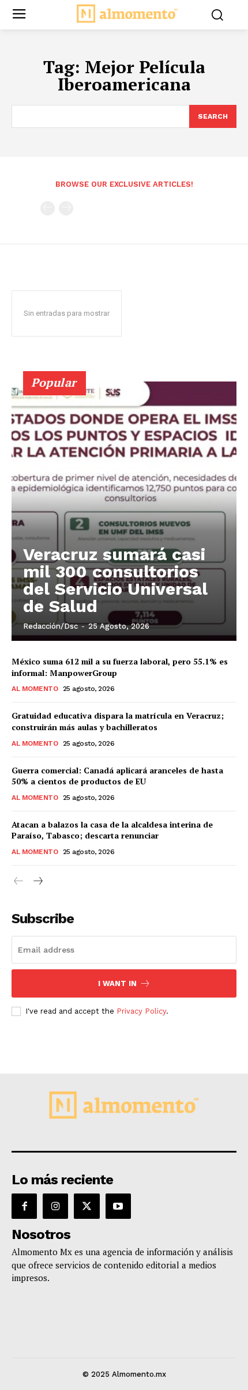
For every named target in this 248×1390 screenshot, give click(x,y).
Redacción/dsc (50, 626)
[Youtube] (118, 1206)
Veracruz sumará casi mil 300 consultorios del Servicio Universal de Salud (115, 580)
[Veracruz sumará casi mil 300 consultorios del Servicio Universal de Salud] (124, 511)
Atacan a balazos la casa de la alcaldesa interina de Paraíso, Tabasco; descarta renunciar (112, 830)
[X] (86, 1206)
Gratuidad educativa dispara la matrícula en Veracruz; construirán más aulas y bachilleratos (118, 721)
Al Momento (35, 689)
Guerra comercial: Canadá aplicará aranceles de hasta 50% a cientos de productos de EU (117, 776)
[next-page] (37, 881)
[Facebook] (24, 1206)
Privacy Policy (141, 1011)
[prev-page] (47, 208)
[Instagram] (55, 1206)
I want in (117, 983)
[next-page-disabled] (66, 208)
